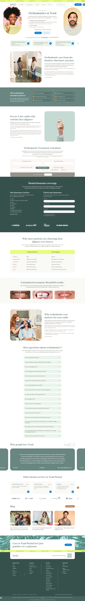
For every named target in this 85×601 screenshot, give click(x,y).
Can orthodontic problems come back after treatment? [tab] (37, 408)
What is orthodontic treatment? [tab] (32, 357)
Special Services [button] (30, 4)
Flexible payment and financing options (38, 20)
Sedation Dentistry (49, 583)
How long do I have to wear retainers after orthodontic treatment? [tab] (39, 426)
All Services (48, 564)
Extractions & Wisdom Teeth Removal (50, 589)
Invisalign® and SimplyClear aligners (37, 22)
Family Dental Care (17, 484)
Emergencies (48, 571)
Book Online (28, 492)
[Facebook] (63, 573)
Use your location (54, 37)
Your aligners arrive (61, 96)
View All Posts (70, 506)
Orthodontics (48, 580)
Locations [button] (37, 4)
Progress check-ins (39, 100)
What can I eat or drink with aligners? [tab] (33, 403)
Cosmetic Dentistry (49, 576)
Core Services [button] (21, 4)
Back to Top (34, 594)
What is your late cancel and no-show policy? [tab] (35, 435)
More (27, 484)
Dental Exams (38, 484)
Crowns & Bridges (49, 585)
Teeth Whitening (48, 587)
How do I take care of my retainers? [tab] (33, 412)
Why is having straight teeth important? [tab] (33, 385)
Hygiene (59, 484)
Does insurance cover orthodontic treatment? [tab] (35, 376)
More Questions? (14, 214)
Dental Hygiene (48, 566)
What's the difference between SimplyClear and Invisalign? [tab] (38, 362)
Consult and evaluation (39, 93)
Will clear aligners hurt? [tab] (30, 399)
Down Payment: (58, 161)
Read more (55, 17)
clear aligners (48, 333)
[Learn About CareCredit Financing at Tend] (16, 498)
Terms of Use (24, 594)
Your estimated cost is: (38, 174)
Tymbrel (71, 594)
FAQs (13, 564)
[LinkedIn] (65, 573)
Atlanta (30, 570)
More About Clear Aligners (16, 137)
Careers (14, 573)
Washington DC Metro (33, 566)
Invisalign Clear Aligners (50, 568)
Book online (28, 43)
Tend (13, 523)
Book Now (78, 4)
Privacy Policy (15, 594)
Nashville (30, 573)
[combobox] (69, 4)
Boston (30, 568)
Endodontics (48, 578)
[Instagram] (66, 573)
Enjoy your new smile (61, 100)
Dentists (14, 566)
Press (13, 570)
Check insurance (48, 77)
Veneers (47, 570)
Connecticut (31, 571)
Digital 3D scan (60, 93)
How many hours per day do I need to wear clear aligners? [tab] (37, 389)
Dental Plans (15, 571)
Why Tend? (3, 0)
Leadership (14, 568)
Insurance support (33, 25)
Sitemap (31, 594)
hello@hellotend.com (66, 569)
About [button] (50, 4)
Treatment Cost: (26, 161)
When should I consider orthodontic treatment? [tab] (35, 380)
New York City (31, 564)
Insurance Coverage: (26, 167)
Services (40, 10)
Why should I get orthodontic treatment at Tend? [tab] (35, 371)
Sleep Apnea (48, 581)
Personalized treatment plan (40, 96)
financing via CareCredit (56, 155)
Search (28, 594)
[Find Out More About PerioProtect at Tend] (56, 498)
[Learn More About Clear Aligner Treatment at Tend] (42, 498)
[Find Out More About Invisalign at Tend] (29, 498)
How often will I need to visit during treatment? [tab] (35, 394)
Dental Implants (48, 575)
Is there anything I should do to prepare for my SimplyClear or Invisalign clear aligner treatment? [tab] (40, 431)
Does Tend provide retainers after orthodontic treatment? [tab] (37, 417)
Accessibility (19, 594)
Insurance (14, 575)
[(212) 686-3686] (84, 4)
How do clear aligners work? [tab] (31, 366)
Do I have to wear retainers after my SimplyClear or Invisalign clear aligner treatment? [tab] (41, 422)
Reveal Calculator (42, 167)
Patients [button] (44, 4)
